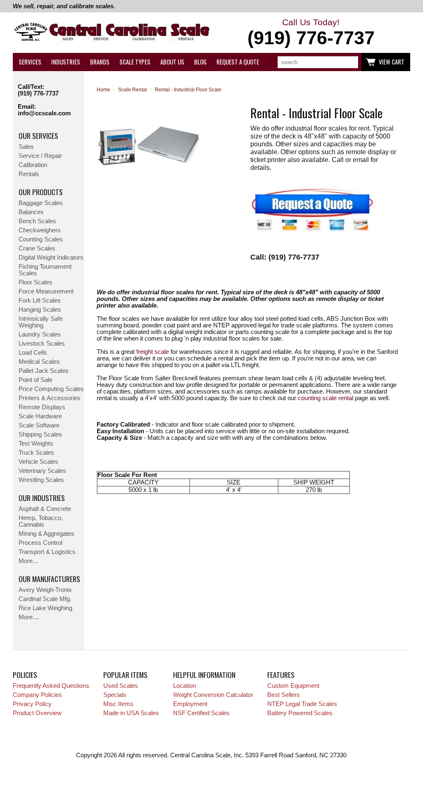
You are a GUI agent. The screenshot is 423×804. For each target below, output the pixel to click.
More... (28, 561)
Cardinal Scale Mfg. (45, 599)
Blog (200, 61)
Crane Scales (37, 248)
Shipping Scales (40, 434)
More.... (29, 617)
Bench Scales (37, 221)
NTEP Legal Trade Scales (302, 704)
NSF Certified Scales (201, 713)
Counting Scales (41, 239)
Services (30, 61)
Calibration (33, 165)
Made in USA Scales (131, 713)
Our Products (41, 191)
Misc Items (118, 704)
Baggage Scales (41, 203)
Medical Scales (39, 361)
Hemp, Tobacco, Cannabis (41, 521)
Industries (65, 61)
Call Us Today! (311, 32)
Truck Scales (36, 452)
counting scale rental (325, 398)
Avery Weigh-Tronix (45, 590)
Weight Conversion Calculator (213, 695)
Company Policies (37, 695)
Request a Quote (237, 61)
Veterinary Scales (42, 471)
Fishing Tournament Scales (45, 270)
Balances (31, 212)
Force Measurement (46, 291)
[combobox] (318, 62)
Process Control (40, 542)
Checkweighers (40, 230)
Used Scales (120, 685)
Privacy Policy (32, 704)
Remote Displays (42, 407)
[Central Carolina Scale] (112, 33)
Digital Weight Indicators (51, 257)
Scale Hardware (40, 416)
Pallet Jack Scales (44, 370)
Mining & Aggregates (46, 533)
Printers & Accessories (50, 398)
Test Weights (36, 443)
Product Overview (37, 713)
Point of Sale (35, 380)
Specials (114, 695)
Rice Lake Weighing (45, 608)
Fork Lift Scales (40, 300)
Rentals (29, 174)
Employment (190, 704)
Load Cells (33, 352)
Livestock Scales (42, 343)
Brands (99, 61)
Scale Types (134, 61)
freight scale (152, 351)
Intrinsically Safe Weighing (41, 322)
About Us (172, 61)
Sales (26, 146)
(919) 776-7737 (38, 93)
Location (184, 685)
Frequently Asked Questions (51, 685)
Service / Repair (40, 156)
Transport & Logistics (47, 552)
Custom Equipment (293, 685)
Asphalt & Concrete (45, 509)
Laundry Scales (40, 334)
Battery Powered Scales (300, 713)
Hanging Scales (40, 309)
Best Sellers (283, 695)
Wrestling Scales (41, 480)
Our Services (38, 135)
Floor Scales (35, 282)
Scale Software (39, 425)
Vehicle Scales (38, 461)
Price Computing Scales (51, 389)
